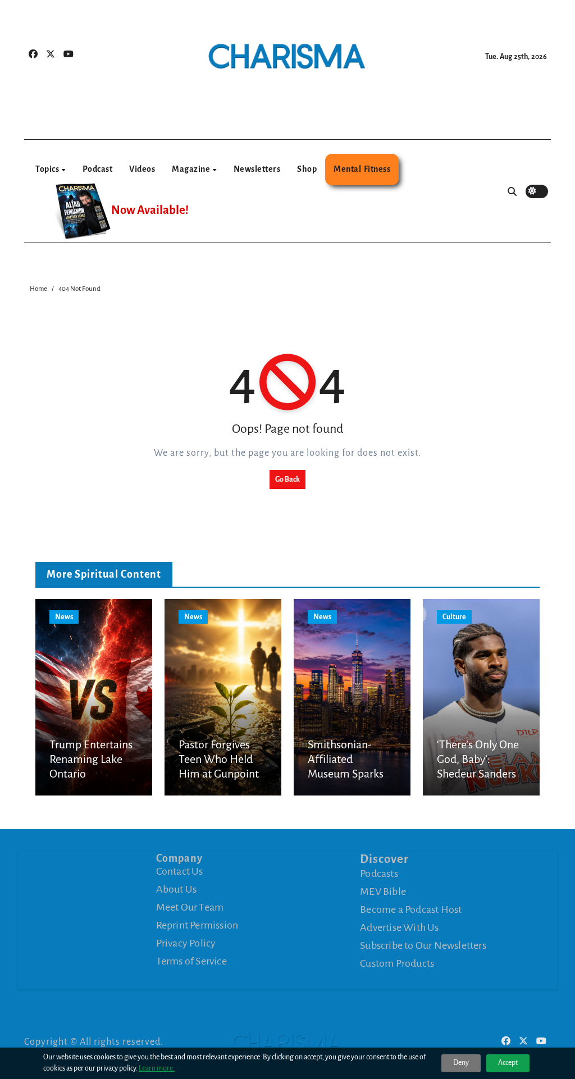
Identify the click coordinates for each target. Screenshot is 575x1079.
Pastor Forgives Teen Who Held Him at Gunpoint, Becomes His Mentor (220, 774)
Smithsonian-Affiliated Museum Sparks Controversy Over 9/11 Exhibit (348, 774)
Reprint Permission (197, 925)
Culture (454, 617)
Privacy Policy (186, 943)
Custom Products (397, 962)
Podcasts (379, 873)
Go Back (287, 479)
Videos (142, 168)
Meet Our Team (190, 907)
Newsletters (257, 168)
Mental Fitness (362, 168)
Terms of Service (191, 961)
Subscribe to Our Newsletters (423, 944)
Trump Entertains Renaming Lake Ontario (91, 759)
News (64, 617)
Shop (307, 168)
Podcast (98, 168)
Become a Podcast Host (411, 909)
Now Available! (150, 210)
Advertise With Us (399, 926)
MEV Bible (383, 891)
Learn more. (157, 1068)
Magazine (192, 168)
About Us (176, 889)
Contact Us (179, 871)
